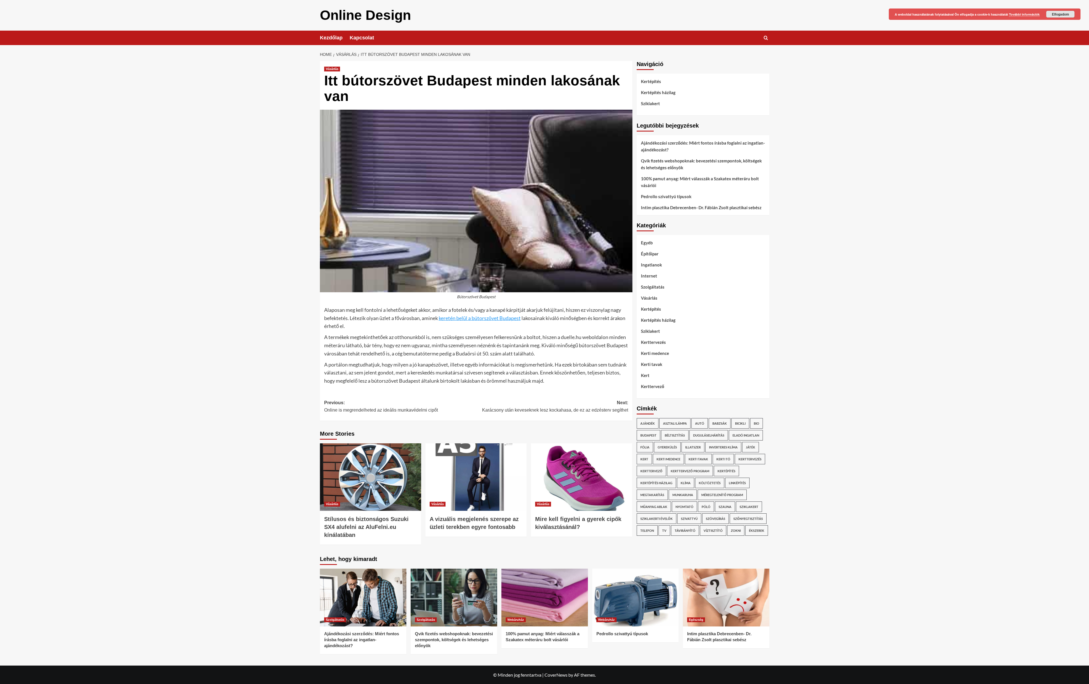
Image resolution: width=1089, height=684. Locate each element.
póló (706, 507)
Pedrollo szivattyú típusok (666, 196)
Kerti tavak (651, 364)
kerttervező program (690, 471)
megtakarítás (652, 495)
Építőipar (650, 253)
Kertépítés (651, 81)
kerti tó (723, 459)
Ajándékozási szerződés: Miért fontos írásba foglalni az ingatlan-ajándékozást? (703, 146)
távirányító (685, 530)
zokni (736, 530)
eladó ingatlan (746, 435)
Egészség (696, 619)
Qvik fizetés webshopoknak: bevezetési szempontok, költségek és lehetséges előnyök (701, 164)
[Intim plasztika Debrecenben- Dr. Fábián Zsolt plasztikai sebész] (726, 597)
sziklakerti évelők (656, 518)
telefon (647, 530)
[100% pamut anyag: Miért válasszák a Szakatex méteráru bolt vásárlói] (544, 597)
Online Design (365, 15)
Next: (555, 406)
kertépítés (726, 471)
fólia (644, 447)
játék (750, 447)
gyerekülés (667, 447)
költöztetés (710, 483)
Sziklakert (650, 103)
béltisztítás (675, 435)
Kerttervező (652, 386)
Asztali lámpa (675, 423)
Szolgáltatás (652, 286)
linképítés (737, 483)
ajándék (647, 423)
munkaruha (682, 495)
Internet (649, 275)
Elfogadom (1060, 14)
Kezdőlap (331, 38)
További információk (1024, 14)
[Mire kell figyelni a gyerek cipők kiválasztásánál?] (581, 477)
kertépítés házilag (656, 483)
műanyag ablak (653, 507)
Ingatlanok (651, 264)
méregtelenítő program (722, 495)
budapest (648, 435)
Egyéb (647, 242)
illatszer (693, 447)
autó (699, 423)
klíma (686, 483)
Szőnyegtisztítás (748, 518)
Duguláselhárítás (708, 435)
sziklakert (749, 507)
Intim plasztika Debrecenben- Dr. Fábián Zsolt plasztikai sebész (701, 207)
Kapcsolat (362, 38)
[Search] (765, 38)
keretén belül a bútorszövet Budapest (480, 318)
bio (756, 423)
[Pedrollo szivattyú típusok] (635, 597)
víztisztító (713, 530)
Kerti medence (655, 353)
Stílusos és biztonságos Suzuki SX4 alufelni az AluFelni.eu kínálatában (366, 527)
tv (664, 530)
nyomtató (684, 507)
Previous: (381, 406)
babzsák (719, 423)
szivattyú (689, 518)
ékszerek (756, 530)
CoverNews (555, 674)
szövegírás (715, 518)
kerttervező (651, 471)
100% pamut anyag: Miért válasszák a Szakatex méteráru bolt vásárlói (700, 182)
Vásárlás (332, 69)
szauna (725, 507)
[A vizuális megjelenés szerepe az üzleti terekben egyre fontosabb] (476, 477)
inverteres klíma (723, 447)
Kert (645, 375)
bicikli (740, 423)
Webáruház (515, 619)
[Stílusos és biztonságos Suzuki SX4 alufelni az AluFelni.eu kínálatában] (370, 477)
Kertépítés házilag (658, 92)
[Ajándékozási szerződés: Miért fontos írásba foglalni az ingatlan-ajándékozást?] (363, 597)
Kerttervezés (653, 342)
